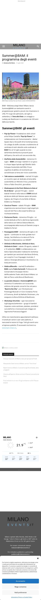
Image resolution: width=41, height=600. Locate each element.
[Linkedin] (19, 68)
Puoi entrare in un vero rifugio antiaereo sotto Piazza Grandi (20, 382)
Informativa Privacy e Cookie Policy (21, 597)
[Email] (23, 68)
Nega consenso (20, 587)
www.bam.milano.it (9, 328)
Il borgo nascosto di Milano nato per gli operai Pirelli (20, 359)
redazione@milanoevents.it (20, 548)
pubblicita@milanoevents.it (20, 554)
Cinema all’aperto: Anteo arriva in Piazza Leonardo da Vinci (21, 375)
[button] (38, 558)
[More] (28, 68)
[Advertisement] (20, 22)
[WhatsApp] (14, 68)
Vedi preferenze (20, 592)
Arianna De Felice (9, 63)
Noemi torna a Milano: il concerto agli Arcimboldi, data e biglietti (21, 369)
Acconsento (20, 581)
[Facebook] (4, 68)
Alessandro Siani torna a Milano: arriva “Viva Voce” (20, 363)
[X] (9, 68)
